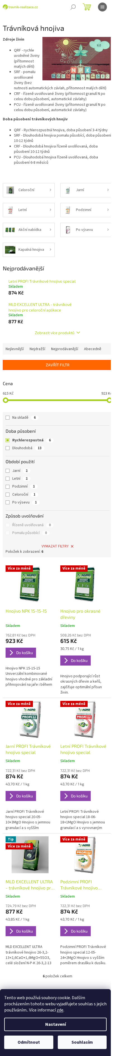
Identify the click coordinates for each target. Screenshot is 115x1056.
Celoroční (23, 494)
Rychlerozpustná (31, 440)
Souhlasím (82, 1042)
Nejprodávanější (64, 349)
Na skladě (24, 417)
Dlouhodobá (27, 448)
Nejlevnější (15, 349)
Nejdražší (37, 349)
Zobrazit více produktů (55, 332)
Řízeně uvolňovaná (31, 525)
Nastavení (55, 1024)
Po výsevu (24, 502)
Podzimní (23, 486)
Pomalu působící (29, 533)
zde (60, 1010)
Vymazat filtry (55, 546)
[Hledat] (73, 7)
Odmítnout (29, 1042)
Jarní (20, 471)
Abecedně (92, 349)
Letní (20, 478)
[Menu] (102, 7)
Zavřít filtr (58, 364)
